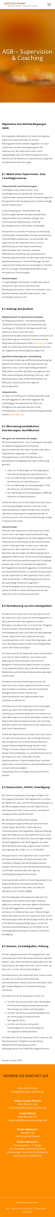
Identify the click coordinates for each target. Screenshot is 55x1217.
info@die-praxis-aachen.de (27, 1091)
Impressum (27, 1212)
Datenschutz (40, 1208)
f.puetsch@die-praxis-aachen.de (27, 1120)
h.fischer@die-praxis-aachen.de (27, 1107)
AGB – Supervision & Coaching (18, 1208)
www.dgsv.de (40, 343)
